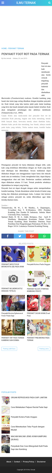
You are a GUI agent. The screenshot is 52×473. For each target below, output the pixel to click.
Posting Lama (44, 349)
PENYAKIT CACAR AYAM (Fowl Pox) (38, 314)
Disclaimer (41, 462)
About (8, 462)
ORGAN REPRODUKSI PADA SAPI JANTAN (29, 397)
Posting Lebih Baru (9, 349)
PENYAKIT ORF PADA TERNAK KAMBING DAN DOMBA (12, 339)
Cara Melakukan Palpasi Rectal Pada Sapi (29, 407)
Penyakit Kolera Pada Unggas (38, 264)
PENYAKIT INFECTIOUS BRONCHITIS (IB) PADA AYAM (12, 265)
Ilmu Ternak (26, 3)
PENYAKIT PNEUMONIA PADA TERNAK (38, 339)
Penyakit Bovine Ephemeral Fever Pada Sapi (12, 314)
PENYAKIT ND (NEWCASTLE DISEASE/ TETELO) (11, 290)
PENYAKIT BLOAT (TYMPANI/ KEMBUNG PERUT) (38, 290)
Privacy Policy (28, 462)
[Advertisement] (26, 28)
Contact (17, 462)
